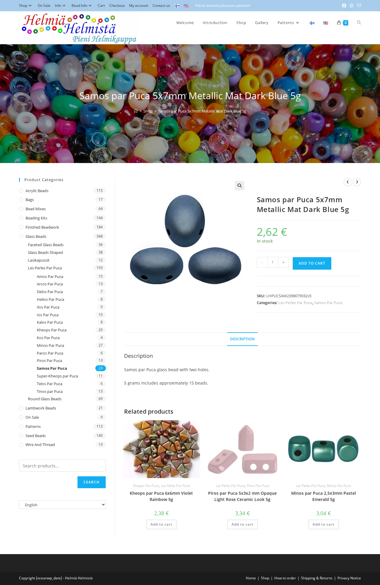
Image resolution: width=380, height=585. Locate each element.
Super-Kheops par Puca (57, 376)
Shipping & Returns (316, 578)
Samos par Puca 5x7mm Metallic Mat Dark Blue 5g (202, 111)
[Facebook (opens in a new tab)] (344, 6)
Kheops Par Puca (146, 485)
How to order (285, 578)
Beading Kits (36, 218)
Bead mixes (36, 208)
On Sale (44, 5)
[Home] (136, 111)
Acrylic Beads (37, 190)
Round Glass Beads (44, 398)
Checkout (117, 5)
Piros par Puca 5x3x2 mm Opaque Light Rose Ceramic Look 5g (242, 496)
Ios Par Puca (47, 314)
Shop (23, 5)
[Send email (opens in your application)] (358, 6)
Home (251, 578)
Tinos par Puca (50, 391)
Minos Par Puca (339, 485)
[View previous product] (347, 182)
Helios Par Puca (50, 299)
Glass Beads (36, 236)
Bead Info (79, 5)
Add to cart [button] (161, 524)
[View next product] (357, 182)
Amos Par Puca (50, 276)
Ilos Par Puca (48, 307)
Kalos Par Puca (50, 322)
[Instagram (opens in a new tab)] (351, 6)
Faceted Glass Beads (46, 244)
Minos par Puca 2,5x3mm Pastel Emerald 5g (323, 496)
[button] (239, 185)
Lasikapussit (39, 260)
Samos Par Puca (328, 302)
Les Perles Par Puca (295, 302)
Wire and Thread (40, 444)
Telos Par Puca (49, 383)
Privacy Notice (349, 578)
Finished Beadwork (42, 227)
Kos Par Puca (48, 337)
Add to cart (312, 263)
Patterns (33, 426)
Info (58, 5)
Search (91, 482)
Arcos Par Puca (50, 284)
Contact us (161, 5)
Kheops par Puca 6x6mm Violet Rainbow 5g (161, 496)
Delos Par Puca (50, 291)
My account (138, 5)
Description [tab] (242, 338)
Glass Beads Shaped (45, 252)
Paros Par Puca (50, 353)
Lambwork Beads (41, 408)
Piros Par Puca (258, 485)
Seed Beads (36, 435)
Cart (101, 5)
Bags (30, 199)
